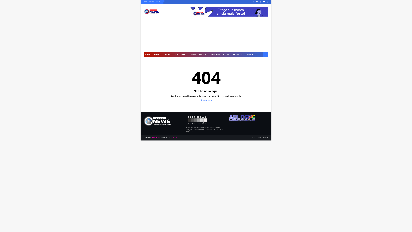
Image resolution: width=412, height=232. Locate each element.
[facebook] (254, 2)
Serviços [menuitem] (250, 54)
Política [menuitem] (167, 54)
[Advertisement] (206, 36)
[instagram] (260, 2)
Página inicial (207, 100)
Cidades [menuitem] (156, 54)
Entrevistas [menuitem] (237, 54)
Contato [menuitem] (203, 54)
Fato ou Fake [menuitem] (180, 54)
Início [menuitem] (147, 54)
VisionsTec (173, 137)
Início (145, 2)
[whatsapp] (267, 2)
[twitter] (257, 2)
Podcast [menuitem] (226, 54)
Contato (151, 2)
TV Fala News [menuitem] (215, 54)
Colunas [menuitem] (191, 54)
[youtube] (264, 2)
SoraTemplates (155, 137)
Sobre (158, 2)
